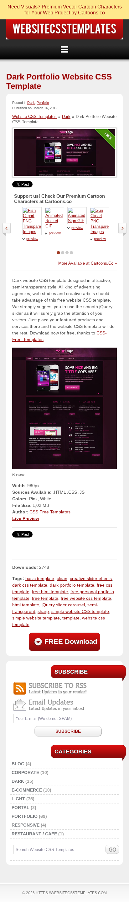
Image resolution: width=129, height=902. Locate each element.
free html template (50, 591)
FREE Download (70, 641)
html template (25, 604)
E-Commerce (27, 789)
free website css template (86, 598)
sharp (43, 611)
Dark (31, 102)
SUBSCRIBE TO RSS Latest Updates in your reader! (66, 688)
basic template (39, 578)
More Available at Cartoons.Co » (87, 263)
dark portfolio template (72, 585)
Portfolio (43, 102)
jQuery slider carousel (63, 604)
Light (18, 798)
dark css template (29, 585)
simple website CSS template (80, 611)
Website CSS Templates (64, 29)
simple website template (36, 617)
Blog (18, 763)
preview (32, 239)
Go (112, 849)
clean (62, 578)
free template (45, 598)
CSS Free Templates (49, 511)
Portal (20, 807)
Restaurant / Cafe (34, 833)
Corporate (25, 772)
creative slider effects (91, 578)
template (71, 617)
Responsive (25, 825)
